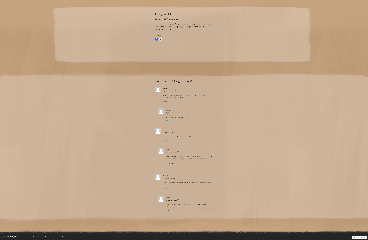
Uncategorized (173, 19)
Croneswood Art (11, 237)
